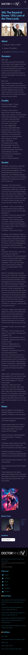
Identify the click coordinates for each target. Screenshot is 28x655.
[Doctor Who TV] (10, 6)
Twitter (6, 581)
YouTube (6, 591)
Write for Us (16, 559)
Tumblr (6, 585)
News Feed (7, 596)
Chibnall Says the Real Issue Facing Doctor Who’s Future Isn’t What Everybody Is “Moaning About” (13, 620)
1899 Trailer (4, 642)
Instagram (7, 588)
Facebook (7, 578)
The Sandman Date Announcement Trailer (13, 639)
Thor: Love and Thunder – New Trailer (11, 649)
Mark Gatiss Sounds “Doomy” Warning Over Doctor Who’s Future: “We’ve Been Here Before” (13, 602)
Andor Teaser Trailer (7, 645)
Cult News (6, 632)
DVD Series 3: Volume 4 (18, 52)
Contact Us (10, 559)
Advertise (3, 559)
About (6, 561)
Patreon (6, 575)
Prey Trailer (4, 636)
